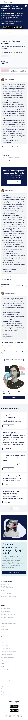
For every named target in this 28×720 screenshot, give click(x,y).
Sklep (2, 666)
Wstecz (4, 38)
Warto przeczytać (23, 70)
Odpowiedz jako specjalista (14, 359)
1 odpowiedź (7, 484)
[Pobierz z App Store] (18, 27)
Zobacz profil (6, 160)
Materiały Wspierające (14, 70)
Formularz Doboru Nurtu (7, 654)
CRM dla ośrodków (6, 683)
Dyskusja (5, 70)
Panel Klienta (4, 639)
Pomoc (3, 626)
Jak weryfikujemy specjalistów (8, 623)
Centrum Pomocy (5, 648)
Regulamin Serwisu (5, 608)
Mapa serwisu (4, 629)
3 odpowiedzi (7, 426)
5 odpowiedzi (7, 502)
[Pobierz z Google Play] (7, 27)
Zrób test (14, 397)
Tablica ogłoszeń (5, 695)
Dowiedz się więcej (14, 572)
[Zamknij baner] (26, 6)
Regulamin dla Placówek (7, 617)
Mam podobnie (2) (8, 52)
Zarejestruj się (4, 692)
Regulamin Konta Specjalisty (8, 614)
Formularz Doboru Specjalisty (8, 651)
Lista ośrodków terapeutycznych (9, 645)
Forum (2, 663)
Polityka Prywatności (6, 611)
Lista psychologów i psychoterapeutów (11, 642)
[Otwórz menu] (26, 2)
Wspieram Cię (19, 52)
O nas (2, 620)
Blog (2, 660)
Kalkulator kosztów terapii (7, 657)
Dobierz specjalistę (14, 182)
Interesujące (20, 146)
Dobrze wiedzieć (7, 150)
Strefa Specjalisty (5, 680)
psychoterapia (11, 32)
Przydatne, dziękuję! (8, 146)
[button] (17, 508)
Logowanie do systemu (7, 686)
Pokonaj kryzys (5, 669)
